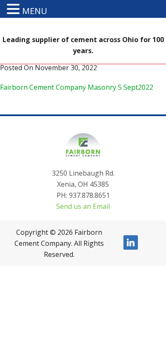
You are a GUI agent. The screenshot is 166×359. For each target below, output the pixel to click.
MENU (34, 11)
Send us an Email (83, 206)
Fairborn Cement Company (83, 19)
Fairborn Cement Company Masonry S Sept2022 (76, 87)
